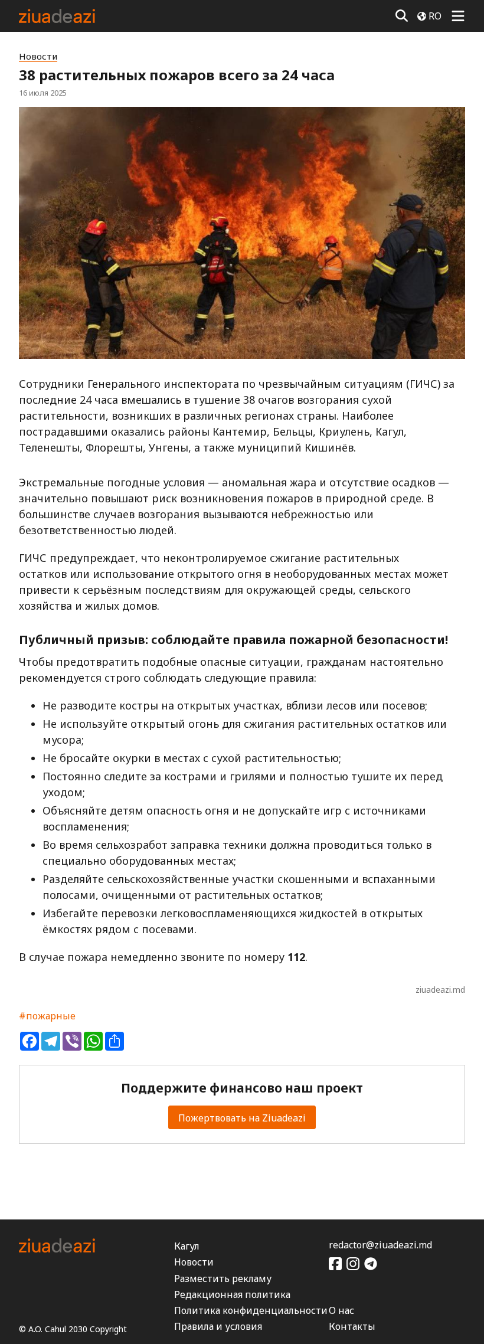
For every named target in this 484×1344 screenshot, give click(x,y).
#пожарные (47, 1015)
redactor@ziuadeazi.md (380, 1244)
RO (435, 15)
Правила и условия (218, 1326)
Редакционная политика (232, 1294)
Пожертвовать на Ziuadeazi (242, 1117)
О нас (341, 1310)
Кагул (187, 1246)
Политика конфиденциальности (251, 1310)
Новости (38, 56)
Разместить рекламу (223, 1278)
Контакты (352, 1326)
